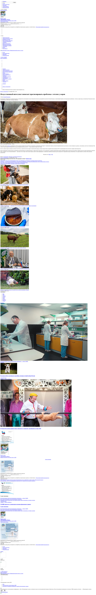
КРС (3, 293)
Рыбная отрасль (6, 73)
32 (1, 476)
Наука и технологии (6, 86)
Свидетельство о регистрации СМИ (9, 585)
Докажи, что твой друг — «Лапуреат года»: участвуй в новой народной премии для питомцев (18, 205)
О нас (4, 3)
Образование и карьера (7, 45)
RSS (3, 584)
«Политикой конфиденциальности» (42, 477)
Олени (4, 300)
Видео (4, 47)
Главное (4, 68)
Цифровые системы (6, 39)
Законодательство (6, 37)
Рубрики (4, 1)
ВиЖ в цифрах (5, 80)
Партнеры (4, 5)
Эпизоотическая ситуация (8, 38)
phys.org (9, 145)
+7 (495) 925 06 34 (3, 571)
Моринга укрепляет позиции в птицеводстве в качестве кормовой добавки (14, 289)
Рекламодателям (6, 7)
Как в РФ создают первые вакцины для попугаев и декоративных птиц (14, 162)
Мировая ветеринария (7, 44)
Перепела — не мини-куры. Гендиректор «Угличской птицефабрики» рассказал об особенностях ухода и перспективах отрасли (24, 161)
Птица (4, 72)
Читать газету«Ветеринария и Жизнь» (5, 19)
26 (3, 476)
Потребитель (5, 77)
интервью (2, 302)
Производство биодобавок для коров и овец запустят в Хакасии (12, 163)
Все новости (5, 48)
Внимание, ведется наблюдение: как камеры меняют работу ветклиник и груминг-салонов (17, 500)
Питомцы (2, 362)
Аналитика (5, 46)
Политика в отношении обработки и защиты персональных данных (15, 586)
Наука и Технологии (6, 43)
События (4, 81)
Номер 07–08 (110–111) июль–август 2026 (8, 20)
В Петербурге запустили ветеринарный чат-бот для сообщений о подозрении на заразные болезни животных (21, 160)
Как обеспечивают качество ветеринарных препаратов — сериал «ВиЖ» (14, 361)
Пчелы (4, 296)
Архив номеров (6, 6)
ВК (52, 154)
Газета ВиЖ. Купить (4, 21)
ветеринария (5, 156)
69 (3, 543)
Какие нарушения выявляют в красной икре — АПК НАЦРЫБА (12, 226)
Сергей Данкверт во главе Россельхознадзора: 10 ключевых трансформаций (14, 268)
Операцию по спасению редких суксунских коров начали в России (13, 247)
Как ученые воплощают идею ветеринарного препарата (11, 499)
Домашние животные (7, 41)
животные (10, 156)
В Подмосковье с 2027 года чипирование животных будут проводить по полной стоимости (17, 480)
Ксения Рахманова (6, 96)
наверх (2, 551)
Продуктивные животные (7, 40)
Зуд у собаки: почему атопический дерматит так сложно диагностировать (14, 184)
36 (1, 543)
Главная (4, 83)
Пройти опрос (29, 158)
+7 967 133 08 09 (3, 57)
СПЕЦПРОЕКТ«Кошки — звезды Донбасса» (6, 378)
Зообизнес (5, 42)
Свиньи (4, 295)
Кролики (4, 299)
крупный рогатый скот (17, 156)
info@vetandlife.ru (3, 10)
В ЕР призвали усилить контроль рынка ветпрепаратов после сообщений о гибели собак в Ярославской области (21, 479)
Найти (15, 2)
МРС (4, 294)
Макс (50, 154)
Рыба (4, 297)
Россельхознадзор (6, 4)
